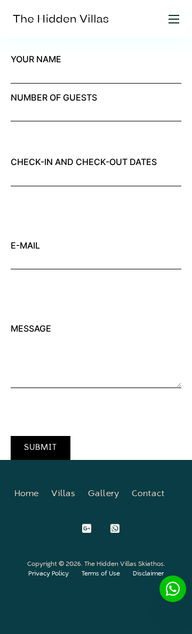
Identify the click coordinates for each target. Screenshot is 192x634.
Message (31, 328)
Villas (63, 494)
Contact (148, 494)
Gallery (103, 494)
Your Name (36, 59)
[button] (40, 448)
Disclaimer (148, 574)
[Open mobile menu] (174, 19)
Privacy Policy (48, 574)
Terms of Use (101, 574)
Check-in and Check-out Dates (84, 162)
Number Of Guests (54, 97)
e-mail (25, 245)
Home (26, 494)
